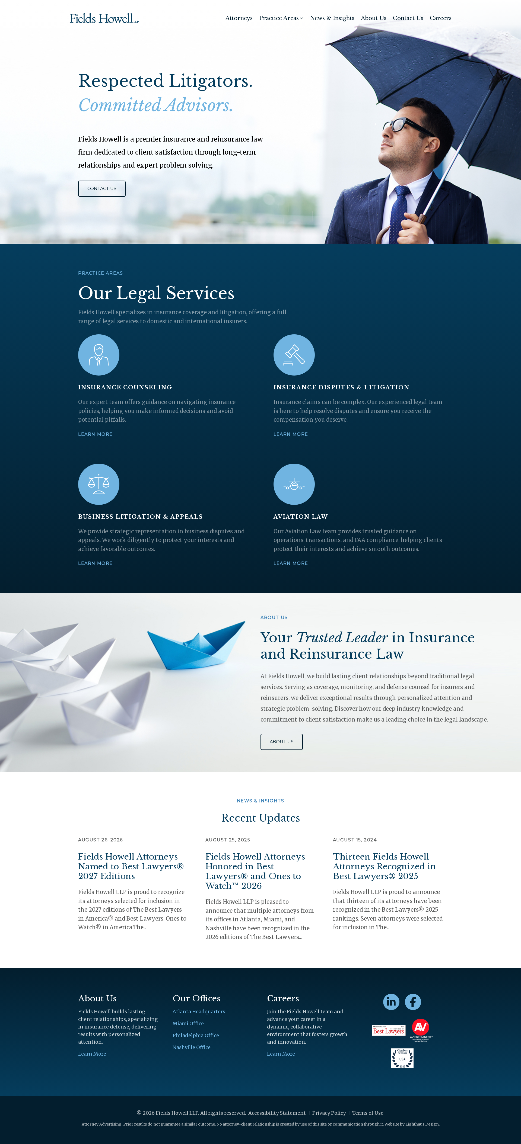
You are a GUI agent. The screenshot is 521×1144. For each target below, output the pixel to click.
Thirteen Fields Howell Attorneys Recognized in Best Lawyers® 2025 (384, 866)
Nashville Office (192, 1047)
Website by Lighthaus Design (412, 1124)
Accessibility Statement (277, 1113)
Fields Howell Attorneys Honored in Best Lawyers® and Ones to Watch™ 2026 (255, 871)
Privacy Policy (329, 1113)
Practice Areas (279, 18)
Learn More (95, 434)
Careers (441, 18)
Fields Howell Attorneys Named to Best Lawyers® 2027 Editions (131, 866)
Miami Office (188, 1023)
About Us (373, 18)
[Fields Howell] (104, 18)
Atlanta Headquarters (199, 1011)
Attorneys (239, 18)
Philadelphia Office (196, 1035)
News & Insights (332, 18)
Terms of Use (367, 1113)
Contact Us (408, 18)
